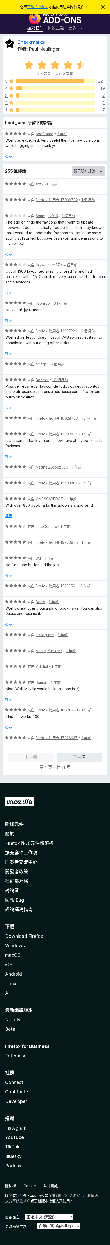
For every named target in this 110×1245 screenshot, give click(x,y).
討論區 (12, 890)
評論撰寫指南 (19, 909)
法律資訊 (50, 1186)
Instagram (15, 1128)
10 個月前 (60, 380)
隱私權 (10, 1186)
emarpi (41, 364)
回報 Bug (14, 900)
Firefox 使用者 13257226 (56, 331)
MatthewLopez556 (52, 467)
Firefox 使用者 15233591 (56, 586)
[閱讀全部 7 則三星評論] (55, 95)
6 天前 (52, 184)
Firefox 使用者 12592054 (57, 434)
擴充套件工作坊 (21, 852)
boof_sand (44, 134)
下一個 (79, 757)
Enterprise (15, 1055)
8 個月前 (58, 364)
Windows (15, 945)
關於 (9, 833)
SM (38, 558)
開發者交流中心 (21, 862)
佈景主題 (56, 27)
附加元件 (14, 824)
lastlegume (45, 635)
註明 (19, 1195)
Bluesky (13, 1156)
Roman (41, 682)
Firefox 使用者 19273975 (57, 542)
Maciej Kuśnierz (49, 650)
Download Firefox (24, 936)
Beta (10, 1029)
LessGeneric (46, 526)
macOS (12, 955)
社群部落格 (16, 881)
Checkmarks (31, 42)
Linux (10, 983)
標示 (8, 156)
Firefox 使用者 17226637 (57, 738)
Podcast (14, 1165)
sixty (39, 184)
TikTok (12, 1147)
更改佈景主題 (16, 1226)
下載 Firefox (37, 7)
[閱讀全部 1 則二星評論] (55, 103)
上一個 (31, 757)
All (7, 993)
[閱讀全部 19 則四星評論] (55, 88)
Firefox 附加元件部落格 (29, 843)
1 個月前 (88, 200)
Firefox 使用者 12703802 (57, 483)
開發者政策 (16, 871)
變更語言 (12, 1217)
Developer (16, 1101)
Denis (40, 602)
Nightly (12, 1019)
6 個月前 (60, 303)
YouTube (14, 1137)
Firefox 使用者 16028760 (57, 418)
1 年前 (86, 434)
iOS (9, 964)
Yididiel (42, 666)
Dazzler (42, 380)
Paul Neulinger (44, 49)
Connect (14, 1082)
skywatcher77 (48, 265)
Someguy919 (47, 216)
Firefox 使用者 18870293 (57, 710)
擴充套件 (35, 27)
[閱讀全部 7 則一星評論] (55, 110)
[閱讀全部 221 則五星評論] (55, 81)
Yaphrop (43, 303)
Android (13, 974)
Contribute (16, 1091)
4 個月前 (70, 265)
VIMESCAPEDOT (49, 499)
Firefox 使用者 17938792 (57, 200)
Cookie (30, 1186)
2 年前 (62, 134)
